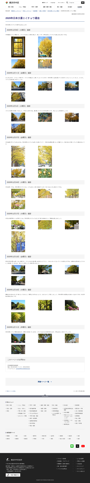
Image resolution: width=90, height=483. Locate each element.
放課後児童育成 (33, 420)
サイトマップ (80, 466)
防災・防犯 (9, 405)
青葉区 (8, 435)
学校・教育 (32, 425)
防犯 (8, 411)
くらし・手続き (21, 405)
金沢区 (52, 435)
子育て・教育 (32, 405)
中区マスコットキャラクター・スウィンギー (68, 416)
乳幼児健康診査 (33, 411)
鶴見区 (25, 438)
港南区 (61, 435)
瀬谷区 (8, 438)
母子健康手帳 (33, 408)
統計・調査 (78, 420)
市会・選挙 (78, 418)
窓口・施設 (55, 405)
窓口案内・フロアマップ (63, 461)
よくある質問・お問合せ (57, 414)
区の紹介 (66, 405)
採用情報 (77, 415)
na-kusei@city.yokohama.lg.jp (23, 368)
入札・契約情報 (79, 411)
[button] (45, 381)
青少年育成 (32, 423)
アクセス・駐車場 (61, 458)
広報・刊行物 (42, 10)
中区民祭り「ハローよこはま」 (68, 421)
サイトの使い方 (81, 471)
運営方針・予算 (79, 408)
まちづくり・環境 (22, 415)
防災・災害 (9, 408)
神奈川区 (44, 435)
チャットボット (61, 2)
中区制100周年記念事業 (68, 409)
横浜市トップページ (16, 10)
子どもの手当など (34, 413)
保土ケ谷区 (62, 438)
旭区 (16, 435)
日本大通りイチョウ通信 (53, 10)
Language (79, 463)
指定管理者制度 (79, 413)
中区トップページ (27, 10)
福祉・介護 (43, 411)
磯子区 (34, 435)
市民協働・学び (22, 413)
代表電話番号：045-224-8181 (14, 471)
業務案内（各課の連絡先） (63, 463)
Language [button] (53, 2)
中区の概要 (66, 412)
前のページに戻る (11, 391)
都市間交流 (66, 424)
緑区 (70, 438)
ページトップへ (45, 396)
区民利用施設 (56, 411)
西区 (52, 438)
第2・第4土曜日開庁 (62, 466)
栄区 (79, 435)
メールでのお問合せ (62, 468)
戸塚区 (34, 438)
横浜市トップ (45, 2)
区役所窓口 (55, 408)
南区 (79, 438)
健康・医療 (43, 408)
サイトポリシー (81, 468)
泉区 (25, 435)
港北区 (70, 435)
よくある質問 (80, 458)
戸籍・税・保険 (22, 411)
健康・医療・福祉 (45, 405)
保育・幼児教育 (33, 418)
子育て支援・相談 (34, 415)
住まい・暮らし (22, 408)
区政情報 (35, 10)
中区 (43, 438)
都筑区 (17, 438)
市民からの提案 (81, 461)
